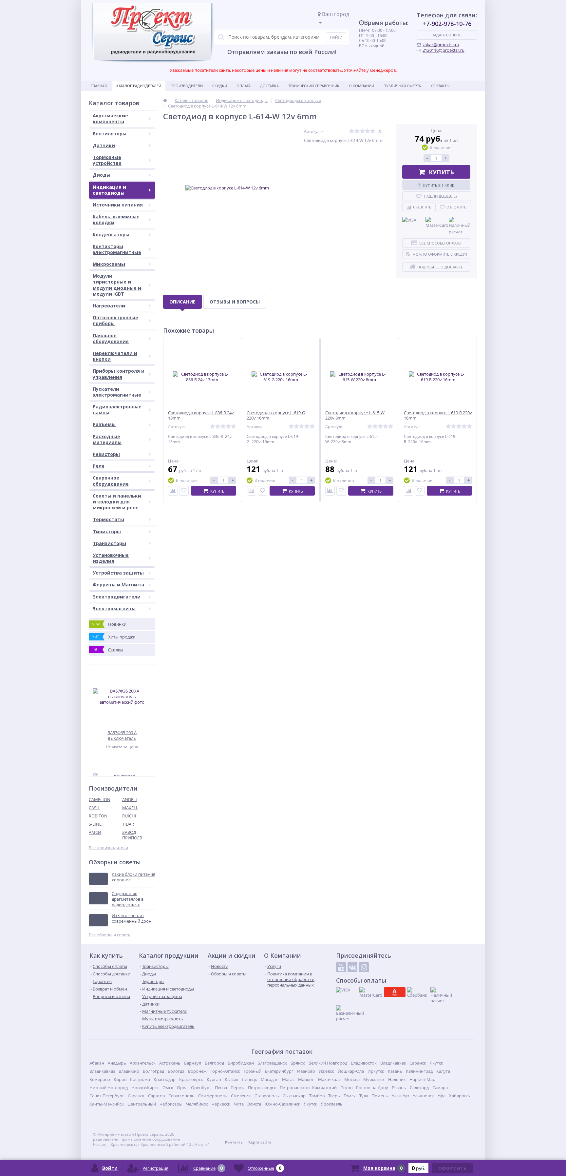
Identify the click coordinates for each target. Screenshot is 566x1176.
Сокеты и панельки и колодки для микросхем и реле (117, 502)
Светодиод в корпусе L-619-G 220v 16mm (276, 415)
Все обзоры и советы (110, 935)
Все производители (108, 848)
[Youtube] (341, 967)
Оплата (243, 85)
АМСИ (95, 832)
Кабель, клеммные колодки (116, 219)
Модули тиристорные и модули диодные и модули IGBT (117, 285)
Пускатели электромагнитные (117, 392)
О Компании (361, 85)
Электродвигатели (117, 597)
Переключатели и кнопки (115, 356)
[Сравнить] (173, 491)
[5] (372, 131)
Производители (187, 85)
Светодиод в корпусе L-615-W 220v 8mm (355, 415)
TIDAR (128, 824)
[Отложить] (184, 491)
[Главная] (165, 100)
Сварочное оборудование (111, 481)
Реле (98, 466)
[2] (357, 131)
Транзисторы (109, 543)
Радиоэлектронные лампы (117, 409)
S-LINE (95, 824)
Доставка (269, 85)
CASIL (94, 808)
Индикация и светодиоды (109, 190)
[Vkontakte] (352, 967)
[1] (351, 131)
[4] (367, 131)
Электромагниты (114, 608)
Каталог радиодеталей (138, 85)
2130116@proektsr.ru (443, 50)
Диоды (101, 175)
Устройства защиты (118, 573)
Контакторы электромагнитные (117, 249)
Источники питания (118, 205)
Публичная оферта (402, 85)
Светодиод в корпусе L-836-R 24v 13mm (201, 415)
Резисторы (106, 454)
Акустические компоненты (110, 118)
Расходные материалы (107, 439)
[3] (362, 131)
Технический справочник (313, 85)
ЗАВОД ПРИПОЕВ (132, 835)
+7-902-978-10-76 (447, 24)
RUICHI (129, 816)
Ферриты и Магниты (118, 584)
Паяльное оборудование (111, 338)
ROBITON (98, 816)
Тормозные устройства (107, 160)
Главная (99, 85)
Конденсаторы (111, 234)
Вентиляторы (109, 133)
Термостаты (108, 519)
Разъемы (104, 424)
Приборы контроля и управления (118, 374)
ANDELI (129, 799)
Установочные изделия (111, 558)
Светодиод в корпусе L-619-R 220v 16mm (438, 415)
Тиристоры (107, 531)
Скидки (219, 85)
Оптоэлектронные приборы (115, 320)
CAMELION (99, 799)
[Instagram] (364, 967)
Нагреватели (109, 306)
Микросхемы (109, 264)
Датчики (104, 145)
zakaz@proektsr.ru (441, 45)
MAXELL (130, 808)
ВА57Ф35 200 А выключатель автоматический (122, 735)
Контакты (439, 85)
